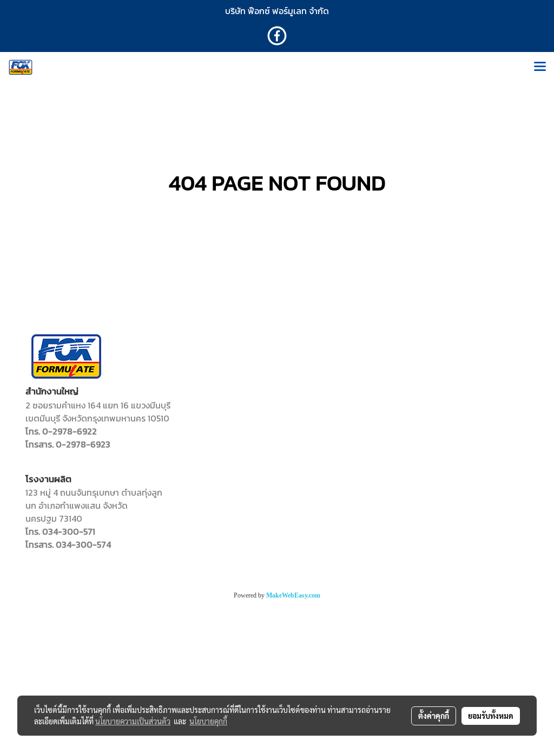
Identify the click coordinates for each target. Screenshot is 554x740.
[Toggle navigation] (540, 67)
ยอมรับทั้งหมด (490, 715)
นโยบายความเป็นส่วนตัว (132, 721)
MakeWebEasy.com (293, 595)
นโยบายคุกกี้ (208, 721)
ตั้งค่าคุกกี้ (433, 715)
